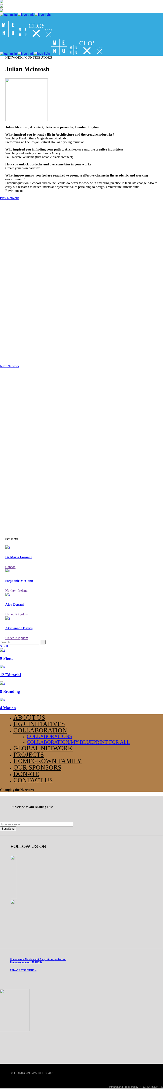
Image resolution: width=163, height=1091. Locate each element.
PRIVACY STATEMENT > (23, 970)
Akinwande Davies (18, 628)
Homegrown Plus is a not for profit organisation (38, 959)
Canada (10, 567)
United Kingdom (16, 614)
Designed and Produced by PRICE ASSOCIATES (135, 1086)
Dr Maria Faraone (18, 557)
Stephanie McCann (19, 581)
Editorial (10, 675)
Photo (7, 658)
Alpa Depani (14, 604)
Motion (8, 708)
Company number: (20, 962)
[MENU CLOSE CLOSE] (26, 36)
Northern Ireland (16, 590)
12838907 (37, 962)
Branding (10, 691)
